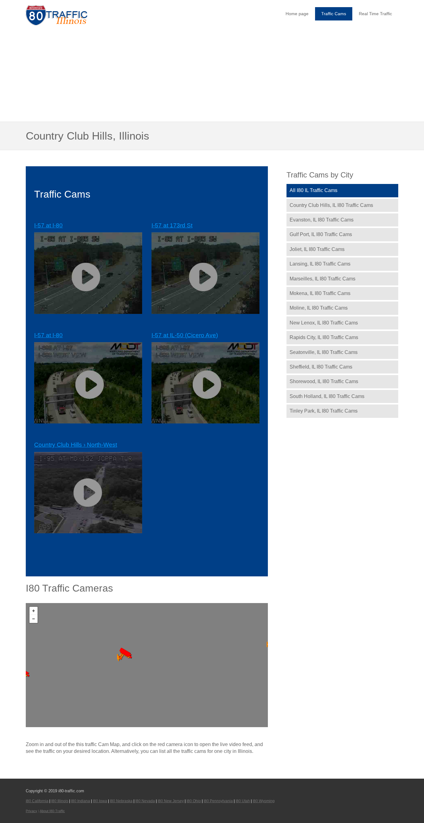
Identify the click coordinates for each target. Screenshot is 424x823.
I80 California (37, 801)
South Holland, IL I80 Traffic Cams (327, 396)
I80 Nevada (145, 801)
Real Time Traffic (375, 13)
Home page (297, 13)
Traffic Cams (333, 13)
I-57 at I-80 (48, 225)
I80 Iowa (100, 801)
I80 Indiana (80, 801)
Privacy (31, 811)
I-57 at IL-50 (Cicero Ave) (184, 335)
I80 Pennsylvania (218, 801)
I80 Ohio (194, 801)
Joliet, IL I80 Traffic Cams (317, 249)
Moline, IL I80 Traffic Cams (319, 308)
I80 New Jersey (171, 801)
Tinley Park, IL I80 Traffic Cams (324, 411)
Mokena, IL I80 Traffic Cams (320, 293)
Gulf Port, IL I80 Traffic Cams (321, 234)
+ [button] (33, 611)
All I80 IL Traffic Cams (313, 190)
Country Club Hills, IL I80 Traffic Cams (331, 205)
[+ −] (147, 665)
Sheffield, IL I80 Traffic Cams (321, 366)
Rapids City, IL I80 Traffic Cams (324, 337)
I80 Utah (243, 801)
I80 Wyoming (264, 801)
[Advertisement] (212, 74)
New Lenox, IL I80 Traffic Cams (324, 322)
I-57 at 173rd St (171, 225)
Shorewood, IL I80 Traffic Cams (324, 381)
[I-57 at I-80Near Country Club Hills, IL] (125, 655)
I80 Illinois (59, 801)
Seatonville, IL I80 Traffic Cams (324, 352)
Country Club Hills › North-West (75, 444)
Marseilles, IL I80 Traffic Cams (322, 278)
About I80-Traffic (52, 811)
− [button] (33, 619)
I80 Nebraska (121, 801)
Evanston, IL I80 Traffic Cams (322, 219)
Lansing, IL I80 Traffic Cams (320, 263)
